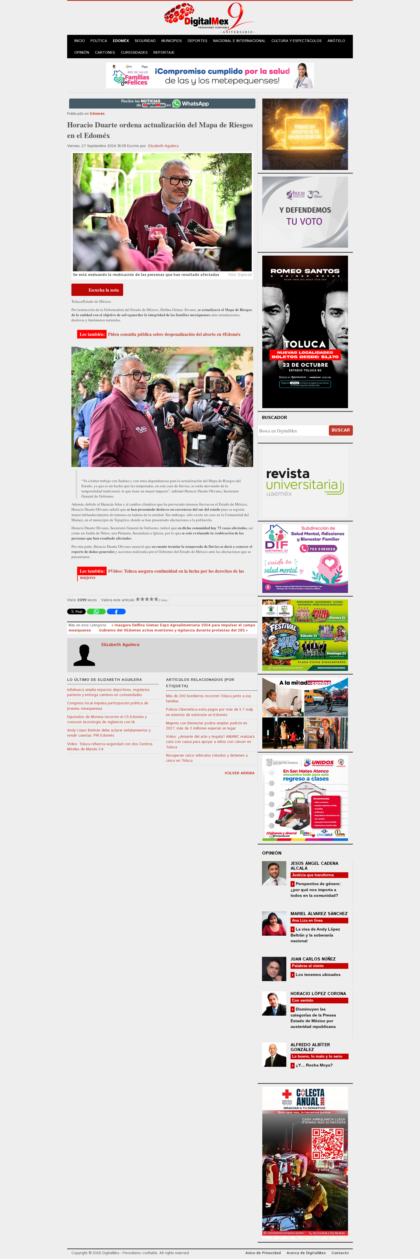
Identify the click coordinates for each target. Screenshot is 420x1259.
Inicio (79, 41)
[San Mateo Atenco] (305, 797)
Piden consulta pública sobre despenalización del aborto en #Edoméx (174, 334)
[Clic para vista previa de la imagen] (162, 212)
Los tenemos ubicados (318, 974)
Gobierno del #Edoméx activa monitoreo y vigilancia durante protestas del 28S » (173, 630)
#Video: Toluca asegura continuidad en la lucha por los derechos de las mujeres (162, 574)
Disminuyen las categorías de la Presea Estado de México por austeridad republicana (313, 1018)
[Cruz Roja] (305, 1162)
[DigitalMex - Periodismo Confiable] (210, 19)
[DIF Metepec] (305, 558)
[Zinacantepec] (305, 634)
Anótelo (336, 41)
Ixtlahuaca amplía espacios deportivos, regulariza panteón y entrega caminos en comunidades (108, 692)
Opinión (81, 52)
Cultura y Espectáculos (296, 41)
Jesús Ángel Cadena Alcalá (314, 866)
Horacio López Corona (318, 994)
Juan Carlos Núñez (313, 959)
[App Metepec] (210, 75)
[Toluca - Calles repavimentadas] (305, 712)
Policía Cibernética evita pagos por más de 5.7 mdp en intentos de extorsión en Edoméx (209, 712)
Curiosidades (134, 52)
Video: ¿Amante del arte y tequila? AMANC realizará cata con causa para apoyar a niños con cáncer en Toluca (210, 742)
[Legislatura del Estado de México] (305, 134)
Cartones (105, 52)
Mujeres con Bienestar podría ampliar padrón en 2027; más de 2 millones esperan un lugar (206, 726)
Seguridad (145, 41)
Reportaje (164, 52)
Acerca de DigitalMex (306, 1253)
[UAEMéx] (305, 481)
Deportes (197, 41)
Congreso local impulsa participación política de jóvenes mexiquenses (107, 706)
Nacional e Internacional (239, 41)
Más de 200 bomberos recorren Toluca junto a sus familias (208, 698)
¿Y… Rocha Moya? (314, 1065)
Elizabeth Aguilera (163, 146)
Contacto (340, 1253)
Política (99, 41)
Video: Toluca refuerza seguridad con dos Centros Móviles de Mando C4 (110, 746)
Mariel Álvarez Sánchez (319, 914)
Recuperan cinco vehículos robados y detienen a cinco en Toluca (207, 758)
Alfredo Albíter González (310, 1047)
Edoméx (121, 41)
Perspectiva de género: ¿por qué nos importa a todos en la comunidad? (316, 889)
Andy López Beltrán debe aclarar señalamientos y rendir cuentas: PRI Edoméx (109, 733)
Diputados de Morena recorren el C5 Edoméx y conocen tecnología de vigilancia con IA (107, 719)
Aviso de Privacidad (263, 1253)
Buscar (341, 430)
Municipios (171, 41)
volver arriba (240, 773)
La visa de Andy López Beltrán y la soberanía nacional (315, 935)
